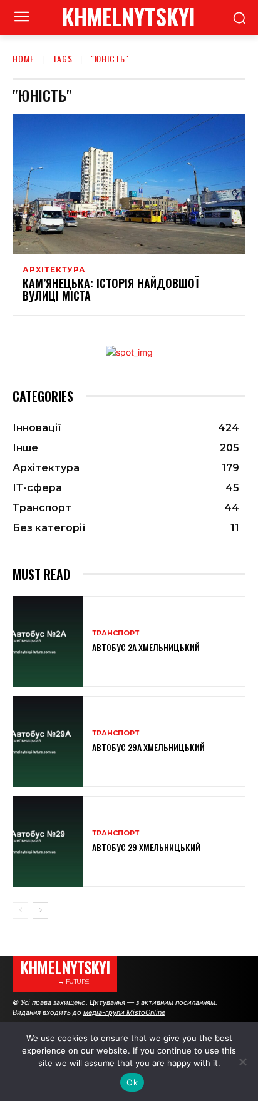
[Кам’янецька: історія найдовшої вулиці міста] (129, 184)
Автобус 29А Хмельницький (148, 747)
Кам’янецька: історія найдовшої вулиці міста (111, 289)
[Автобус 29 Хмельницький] (48, 841)
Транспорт (115, 633)
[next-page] (40, 910)
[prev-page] (20, 910)
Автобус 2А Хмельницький (146, 647)
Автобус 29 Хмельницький (146, 847)
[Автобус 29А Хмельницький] (48, 741)
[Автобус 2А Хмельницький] (48, 641)
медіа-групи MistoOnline (124, 1012)
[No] (242, 1061)
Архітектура (54, 270)
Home (23, 58)
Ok (132, 1082)
